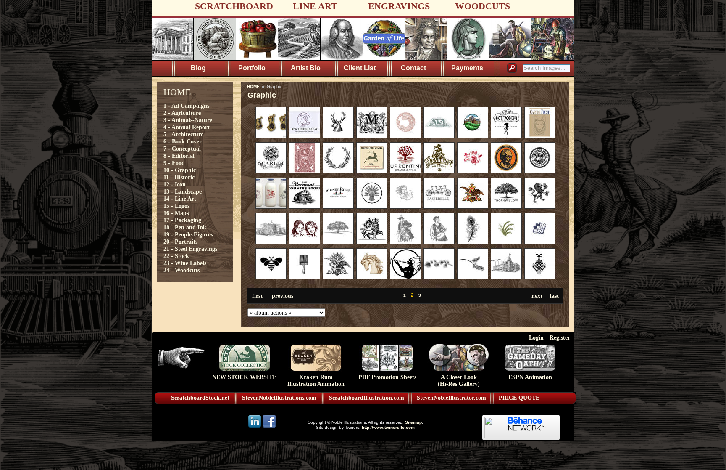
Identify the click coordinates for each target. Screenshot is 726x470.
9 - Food (174, 162)
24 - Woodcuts (181, 270)
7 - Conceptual (182, 148)
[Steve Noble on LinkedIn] (255, 427)
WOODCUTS (482, 6)
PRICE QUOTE (519, 398)
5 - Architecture (183, 134)
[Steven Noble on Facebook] (269, 427)
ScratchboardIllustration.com (366, 398)
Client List (360, 68)
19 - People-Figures (188, 234)
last (554, 295)
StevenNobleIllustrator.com (451, 398)
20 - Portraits (180, 241)
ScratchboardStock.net (200, 398)
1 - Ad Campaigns (186, 105)
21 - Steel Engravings (190, 248)
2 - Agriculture (182, 112)
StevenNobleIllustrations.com (279, 398)
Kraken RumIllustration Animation (316, 380)
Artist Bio (306, 68)
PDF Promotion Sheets (387, 377)
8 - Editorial (179, 155)
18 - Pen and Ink (184, 227)
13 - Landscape (182, 191)
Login (536, 337)
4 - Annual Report (186, 127)
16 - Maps (176, 213)
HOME (253, 86)
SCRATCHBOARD (234, 6)
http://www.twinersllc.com (388, 427)
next (536, 295)
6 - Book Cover (182, 141)
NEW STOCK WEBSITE (244, 377)
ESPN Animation (530, 377)
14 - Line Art (179, 198)
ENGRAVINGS (399, 6)
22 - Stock (176, 255)
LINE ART (315, 6)
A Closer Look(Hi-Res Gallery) (459, 380)
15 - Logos (176, 205)
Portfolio (252, 68)
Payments (467, 68)
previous (282, 295)
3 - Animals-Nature (187, 120)
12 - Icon (174, 184)
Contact (413, 68)
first (257, 295)
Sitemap (413, 422)
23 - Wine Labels (184, 263)
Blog (198, 68)
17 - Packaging (182, 220)
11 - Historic (179, 177)
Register (560, 337)
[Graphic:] (271, 136)
